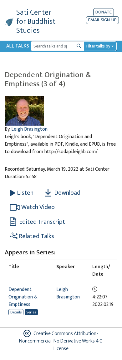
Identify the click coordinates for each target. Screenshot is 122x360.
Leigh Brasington (29, 129)
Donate (103, 12)
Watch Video (38, 207)
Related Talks (36, 236)
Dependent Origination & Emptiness (23, 297)
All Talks (17, 46)
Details (16, 312)
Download (66, 193)
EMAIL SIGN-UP (102, 20)
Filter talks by (98, 46)
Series (31, 312)
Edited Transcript (41, 222)
